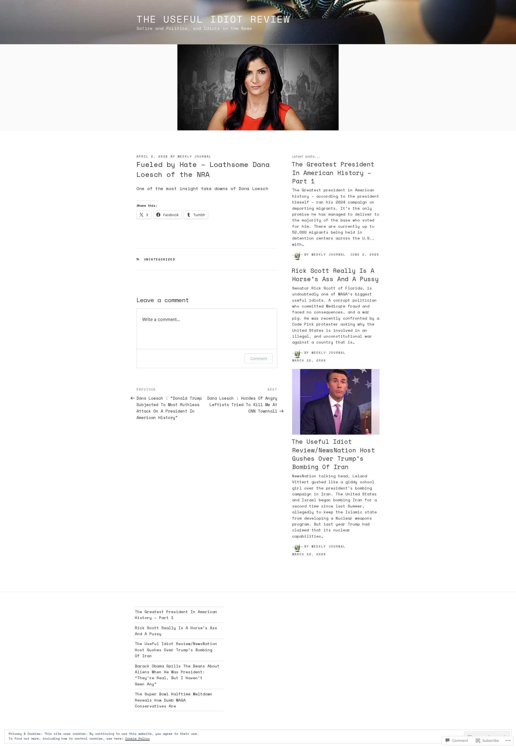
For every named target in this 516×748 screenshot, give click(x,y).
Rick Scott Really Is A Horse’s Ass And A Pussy (335, 274)
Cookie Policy (137, 738)
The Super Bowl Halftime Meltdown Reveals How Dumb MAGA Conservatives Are (173, 700)
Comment (258, 358)
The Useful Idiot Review (213, 19)
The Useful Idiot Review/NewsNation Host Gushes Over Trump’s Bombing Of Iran (333, 454)
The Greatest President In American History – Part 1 (333, 172)
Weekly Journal (195, 156)
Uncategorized (159, 259)
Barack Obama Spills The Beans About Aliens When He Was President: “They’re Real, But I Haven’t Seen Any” (177, 675)
